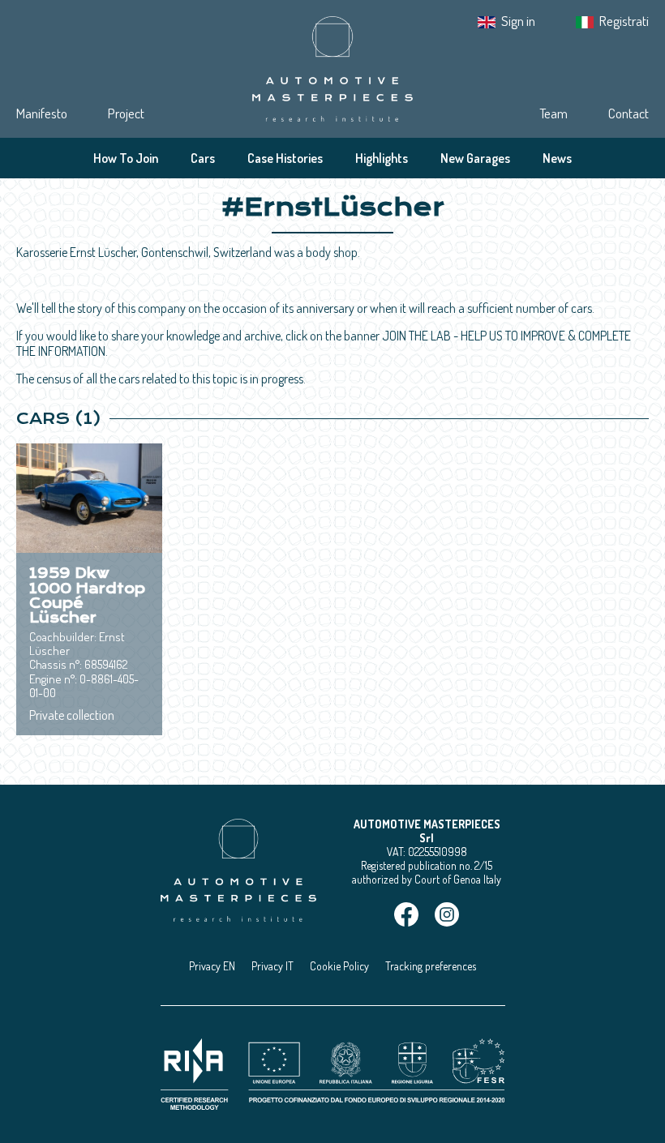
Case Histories (285, 158)
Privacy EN (212, 966)
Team (553, 113)
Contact (628, 113)
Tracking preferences (430, 966)
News (557, 158)
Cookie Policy (339, 966)
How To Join (125, 158)
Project (126, 113)
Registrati (624, 20)
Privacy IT (272, 966)
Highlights (381, 158)
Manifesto (41, 113)
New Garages (475, 158)
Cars (203, 158)
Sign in (518, 20)
